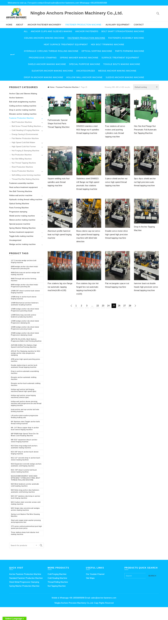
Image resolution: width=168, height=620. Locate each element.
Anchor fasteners (86, 31)
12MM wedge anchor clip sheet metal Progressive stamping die (25, 322)
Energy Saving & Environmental (25, 134)
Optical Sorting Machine (97, 51)
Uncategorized (85, 71)
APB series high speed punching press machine (25, 360)
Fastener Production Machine (83, 25)
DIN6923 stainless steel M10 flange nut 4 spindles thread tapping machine (87, 129)
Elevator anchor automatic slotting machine (23, 378)
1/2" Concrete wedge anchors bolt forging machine (23, 261)
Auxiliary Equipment (118, 25)
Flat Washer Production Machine (25, 138)
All (26, 31)
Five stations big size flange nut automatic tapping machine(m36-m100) (60, 286)
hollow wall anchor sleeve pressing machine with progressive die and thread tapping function (26, 403)
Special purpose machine (84, 64)
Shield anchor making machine (47, 64)
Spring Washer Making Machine (79, 57)
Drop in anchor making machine (43, 77)
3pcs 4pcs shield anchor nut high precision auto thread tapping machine (145, 182)
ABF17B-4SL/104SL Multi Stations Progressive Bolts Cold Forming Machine (26, 340)
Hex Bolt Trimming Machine (107, 44)
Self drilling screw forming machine (26, 175)
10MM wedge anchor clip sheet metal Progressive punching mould (25, 310)
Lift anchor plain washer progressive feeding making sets (24, 416)
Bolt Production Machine (22, 122)
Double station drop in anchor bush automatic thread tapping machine (24, 366)
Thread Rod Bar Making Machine (25, 179)
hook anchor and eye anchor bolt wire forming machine (25, 410)
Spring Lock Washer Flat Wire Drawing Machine (25, 515)
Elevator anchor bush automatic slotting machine (26, 384)
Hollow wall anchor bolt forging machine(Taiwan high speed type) (23, 390)
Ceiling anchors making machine (44, 38)
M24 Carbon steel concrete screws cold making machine (25, 503)
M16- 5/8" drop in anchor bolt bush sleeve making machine (24, 471)
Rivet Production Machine (22, 167)
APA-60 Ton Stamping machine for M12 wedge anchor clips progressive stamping (25, 353)
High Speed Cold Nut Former (24, 146)
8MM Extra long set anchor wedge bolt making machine (25, 274)
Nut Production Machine (22, 155)
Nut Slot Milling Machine (22, 159)
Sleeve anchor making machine (125, 77)
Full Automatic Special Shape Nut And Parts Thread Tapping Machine (59, 123)
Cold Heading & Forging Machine (25, 130)
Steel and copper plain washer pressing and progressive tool (26, 521)
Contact (139, 25)
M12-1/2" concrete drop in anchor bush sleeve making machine (25, 459)
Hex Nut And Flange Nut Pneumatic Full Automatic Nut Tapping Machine (145, 129)
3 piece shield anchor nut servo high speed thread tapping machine (116, 182)
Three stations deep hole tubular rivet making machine (25, 533)
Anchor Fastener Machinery (44, 25)
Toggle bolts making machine (121, 64)
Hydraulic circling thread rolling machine (51, 51)
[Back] (12, 54)
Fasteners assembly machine (126, 38)
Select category (36, 545)
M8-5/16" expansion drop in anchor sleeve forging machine (24, 441)
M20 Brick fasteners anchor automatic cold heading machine (25, 485)
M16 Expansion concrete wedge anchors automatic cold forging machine (26, 465)
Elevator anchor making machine (52, 71)
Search (41, 545)
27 (124, 306)
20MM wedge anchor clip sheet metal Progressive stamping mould (25, 334)
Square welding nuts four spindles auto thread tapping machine (59, 182)
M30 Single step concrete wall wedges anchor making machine (25, 509)
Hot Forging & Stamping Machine (25, 151)
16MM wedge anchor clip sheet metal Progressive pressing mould (25, 328)
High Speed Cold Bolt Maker (23, 142)
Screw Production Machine (23, 171)
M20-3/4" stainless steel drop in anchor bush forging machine (25, 497)
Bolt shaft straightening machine (122, 31)
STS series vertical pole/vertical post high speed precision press (26, 527)
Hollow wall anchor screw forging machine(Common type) (23, 396)
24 (108, 306)
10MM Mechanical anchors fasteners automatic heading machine (24, 304)
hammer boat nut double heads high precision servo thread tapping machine (146, 286)
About (19, 25)
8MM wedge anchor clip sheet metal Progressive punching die (24, 286)
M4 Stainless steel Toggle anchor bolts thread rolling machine (25, 423)
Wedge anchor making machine (117, 71)
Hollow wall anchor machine (84, 77)
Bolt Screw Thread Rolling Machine (26, 126)
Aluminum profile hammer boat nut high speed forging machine (60, 234)
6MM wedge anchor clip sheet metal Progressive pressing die (24, 267)
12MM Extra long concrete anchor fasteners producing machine (23, 316)
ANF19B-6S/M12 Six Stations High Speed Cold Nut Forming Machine (24, 346)
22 (97, 306)
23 (103, 306)
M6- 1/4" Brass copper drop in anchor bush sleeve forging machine (25, 429)
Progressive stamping (43, 57)
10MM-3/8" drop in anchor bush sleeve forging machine (25, 292)
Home (9, 25)
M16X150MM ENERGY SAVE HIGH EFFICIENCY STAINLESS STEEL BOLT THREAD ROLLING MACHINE (25, 478)
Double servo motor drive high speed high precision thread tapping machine (116, 234)
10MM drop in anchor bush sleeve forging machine (23, 298)
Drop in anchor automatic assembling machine (25, 372)
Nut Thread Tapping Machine (24, 163)
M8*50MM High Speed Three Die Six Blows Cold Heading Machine (25, 435)
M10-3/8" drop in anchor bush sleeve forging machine (25, 453)
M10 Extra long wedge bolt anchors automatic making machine (24, 447)
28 (130, 306)
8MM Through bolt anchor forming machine (23, 280)
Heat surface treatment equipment (66, 44)
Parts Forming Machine (129, 51)
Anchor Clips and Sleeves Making (51, 31)
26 (119, 306)
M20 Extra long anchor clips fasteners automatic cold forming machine (25, 491)
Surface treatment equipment (120, 57)
